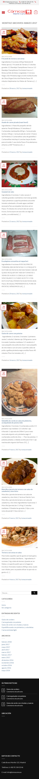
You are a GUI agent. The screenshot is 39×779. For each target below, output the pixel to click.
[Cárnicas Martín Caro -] (20, 11)
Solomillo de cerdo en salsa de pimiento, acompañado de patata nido (17, 422)
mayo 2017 (6, 647)
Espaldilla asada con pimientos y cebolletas (17, 627)
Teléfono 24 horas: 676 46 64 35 (19, 3)
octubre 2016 (7, 665)
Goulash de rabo (8, 192)
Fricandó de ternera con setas (13, 59)
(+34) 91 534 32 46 (27, 2)
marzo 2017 (6, 652)
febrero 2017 (7, 655)
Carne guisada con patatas (11, 622)
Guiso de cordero (8, 619)
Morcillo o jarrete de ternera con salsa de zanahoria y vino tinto (17, 490)
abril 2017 (5, 650)
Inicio (4, 605)
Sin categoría (7, 56)
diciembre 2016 (7, 660)
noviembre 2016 (8, 663)
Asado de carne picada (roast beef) (15, 122)
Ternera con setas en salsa (12, 553)
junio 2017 (5, 644)
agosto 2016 (6, 668)
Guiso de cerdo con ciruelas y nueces (15, 625)
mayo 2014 (6, 670)
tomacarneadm (27, 88)
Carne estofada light (9, 630)
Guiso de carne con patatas (12, 333)
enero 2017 (6, 657)
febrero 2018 (7, 642)
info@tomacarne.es (11, 2)
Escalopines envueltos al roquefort (15, 261)
